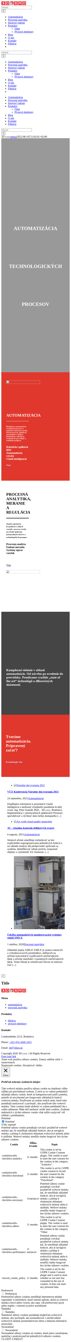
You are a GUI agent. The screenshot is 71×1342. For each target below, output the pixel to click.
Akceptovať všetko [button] (32, 1065)
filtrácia (12, 1020)
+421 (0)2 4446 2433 (20, 1042)
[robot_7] (23, 383)
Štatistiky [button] (6, 1308)
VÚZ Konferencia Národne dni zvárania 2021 (33, 791)
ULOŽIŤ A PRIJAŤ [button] (12, 1339)
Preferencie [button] (7, 1290)
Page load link (8, 1056)
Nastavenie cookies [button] (11, 1065)
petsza (13, 136)
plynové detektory (17, 1023)
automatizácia (15, 1004)
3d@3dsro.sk (16, 1047)
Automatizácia (35, 798)
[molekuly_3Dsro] (23, 572)
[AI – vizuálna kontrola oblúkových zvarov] (33, 821)
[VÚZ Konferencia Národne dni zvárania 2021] (29, 785)
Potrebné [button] (6, 1118)
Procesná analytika (34, 944)
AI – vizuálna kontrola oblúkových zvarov (30, 828)
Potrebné (10, 1121)
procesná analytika (17, 1007)
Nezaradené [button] (7, 1326)
